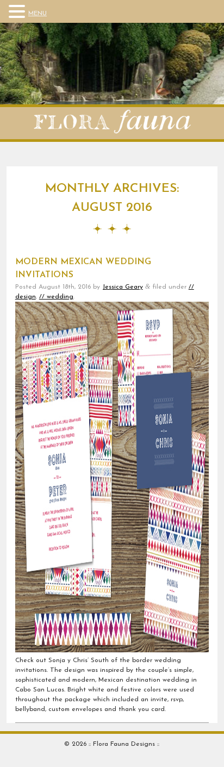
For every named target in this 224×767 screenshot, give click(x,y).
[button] (18, 12)
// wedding (56, 297)
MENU (37, 13)
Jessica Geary (122, 287)
